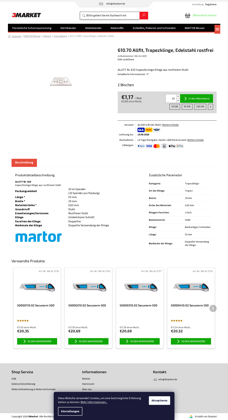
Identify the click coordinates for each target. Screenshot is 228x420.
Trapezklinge (192, 183)
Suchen (144, 15)
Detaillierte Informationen (131, 74)
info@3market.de (167, 379)
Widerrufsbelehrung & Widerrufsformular (34, 389)
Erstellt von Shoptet (206, 416)
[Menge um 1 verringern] (178, 100)
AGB (14, 379)
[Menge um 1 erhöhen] (178, 96)
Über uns (87, 389)
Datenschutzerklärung (23, 384)
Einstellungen (70, 411)
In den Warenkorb (199, 98)
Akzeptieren (159, 401)
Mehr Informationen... (94, 402)
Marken (86, 379)
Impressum (88, 384)
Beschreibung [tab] (24, 162)
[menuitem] (32, 28)
